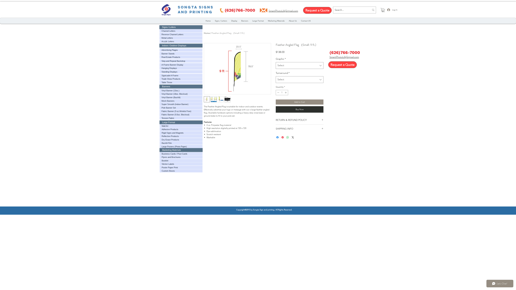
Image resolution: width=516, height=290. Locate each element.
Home (207, 33)
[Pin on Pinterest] (282, 137)
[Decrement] (278, 92)
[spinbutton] (282, 92)
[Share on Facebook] (277, 137)
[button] (383, 10)
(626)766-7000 (344, 52)
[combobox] (299, 65)
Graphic (281, 58)
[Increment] (286, 92)
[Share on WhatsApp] (287, 137)
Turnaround (283, 73)
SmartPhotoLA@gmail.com (344, 57)
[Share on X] (292, 137)
